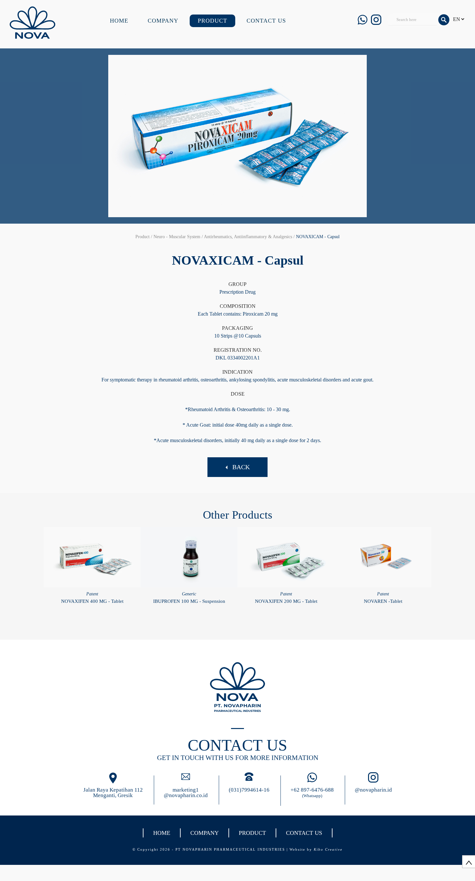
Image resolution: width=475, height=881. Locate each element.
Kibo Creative (328, 849)
